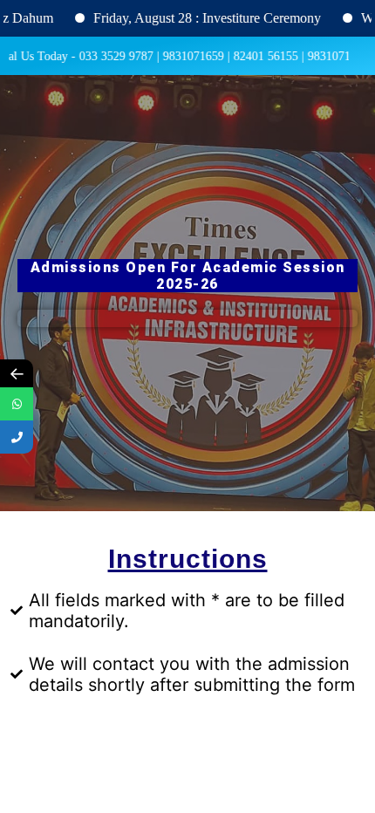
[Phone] (16, 437)
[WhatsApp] (16, 403)
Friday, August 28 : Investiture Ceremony (195, 17)
